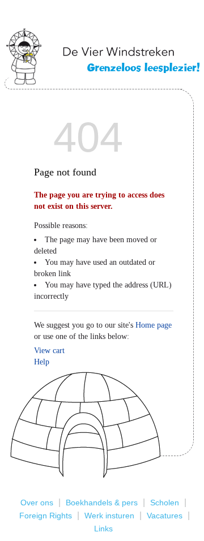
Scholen (164, 502)
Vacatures (164, 515)
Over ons (36, 502)
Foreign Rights (45, 515)
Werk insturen (109, 515)
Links (103, 528)
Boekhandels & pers (102, 502)
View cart (49, 350)
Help (41, 362)
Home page (153, 325)
